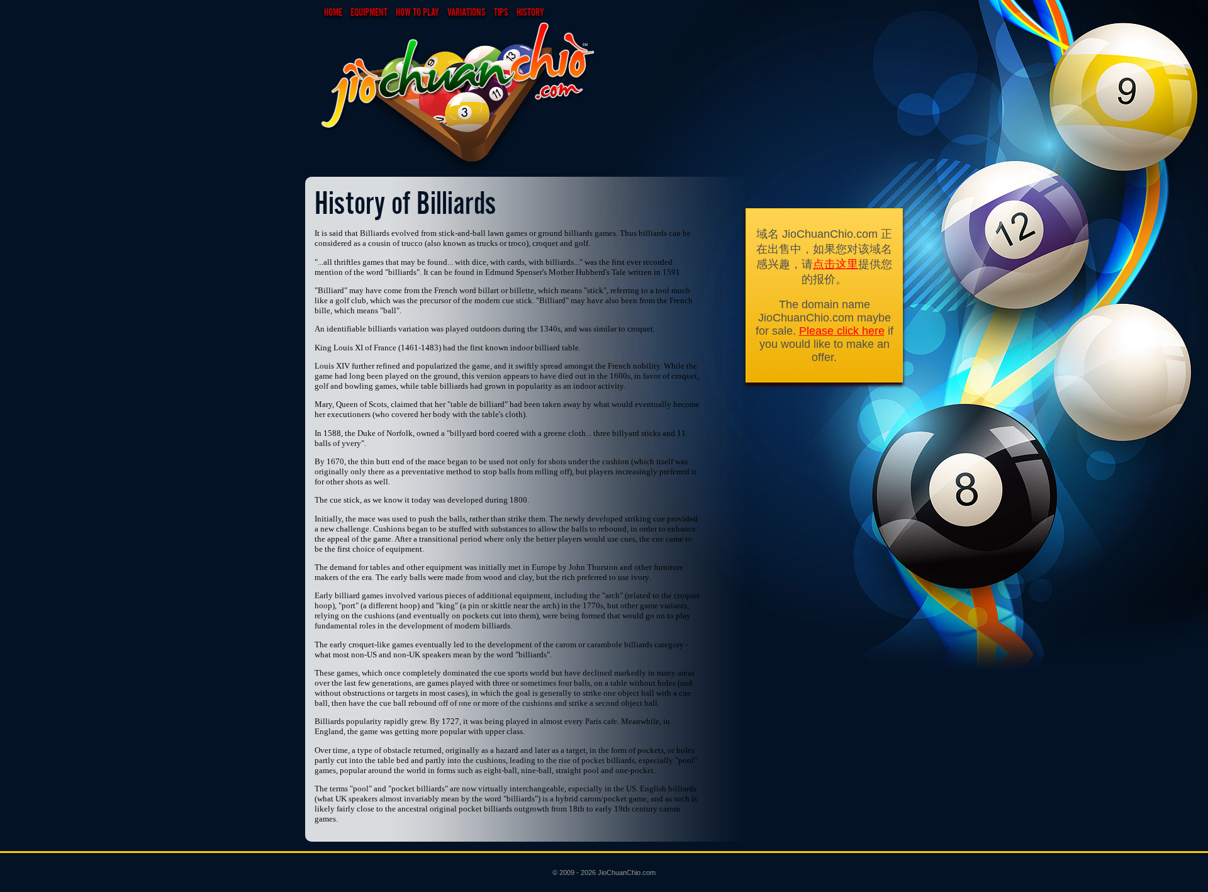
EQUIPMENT (369, 12)
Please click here (842, 331)
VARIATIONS (466, 12)
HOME (333, 12)
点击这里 (835, 264)
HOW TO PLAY (417, 12)
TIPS (501, 12)
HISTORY (530, 12)
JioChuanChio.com (627, 872)
